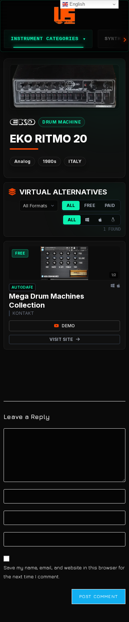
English (76, 4)
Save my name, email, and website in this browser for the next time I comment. (64, 571)
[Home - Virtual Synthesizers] (64, 15)
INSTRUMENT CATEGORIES (48, 39)
